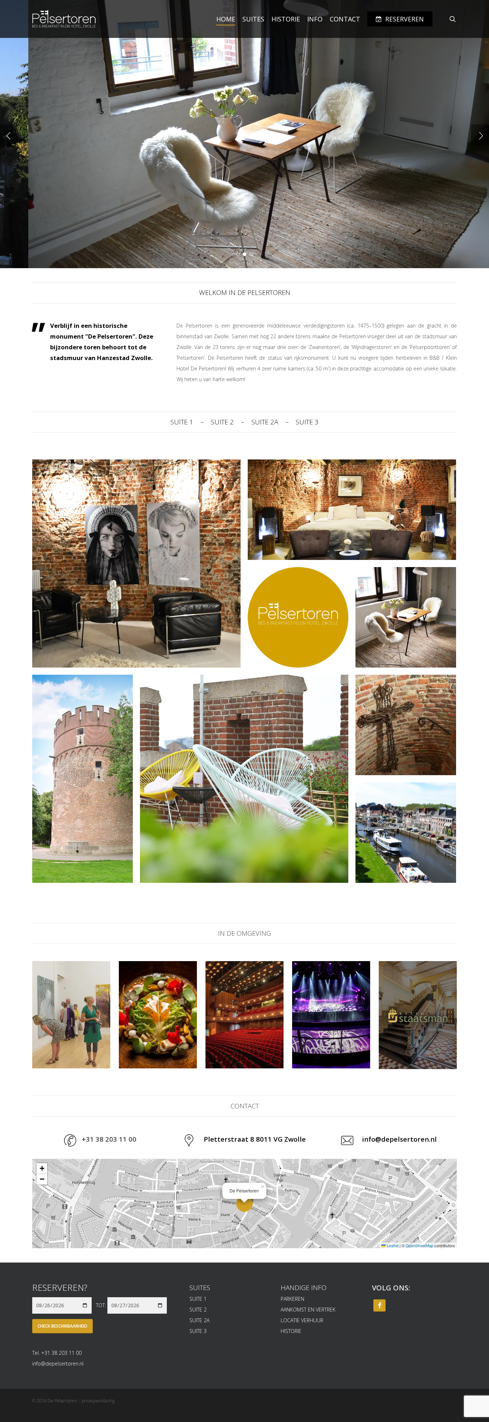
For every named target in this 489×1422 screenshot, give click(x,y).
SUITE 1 (181, 421)
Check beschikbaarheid (62, 1326)
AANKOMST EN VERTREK (308, 1309)
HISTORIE (291, 1331)
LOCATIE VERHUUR (302, 1320)
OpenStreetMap (419, 1245)
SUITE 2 (222, 421)
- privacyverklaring (97, 1401)
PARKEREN (292, 1298)
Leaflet (392, 1245)
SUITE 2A (264, 421)
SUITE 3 (307, 421)
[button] (244, 1203)
